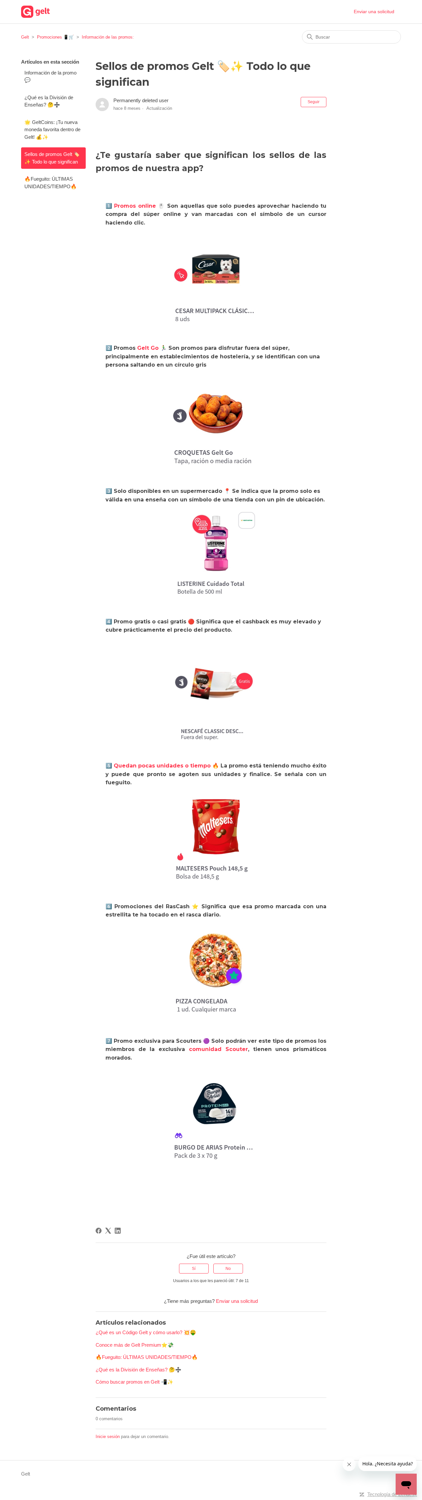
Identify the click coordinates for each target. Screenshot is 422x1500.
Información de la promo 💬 (50, 76)
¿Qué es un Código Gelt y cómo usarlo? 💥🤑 (146, 1332)
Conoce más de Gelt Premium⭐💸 (135, 1345)
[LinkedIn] (118, 1231)
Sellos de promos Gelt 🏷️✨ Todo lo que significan (52, 158)
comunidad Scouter (218, 1049)
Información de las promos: (108, 37)
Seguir (313, 102)
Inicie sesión (108, 1436)
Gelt (25, 37)
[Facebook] (99, 1231)
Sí (194, 1268)
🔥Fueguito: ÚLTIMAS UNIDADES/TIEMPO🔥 (50, 182)
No (228, 1268)
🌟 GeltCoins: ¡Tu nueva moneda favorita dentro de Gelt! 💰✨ (52, 129)
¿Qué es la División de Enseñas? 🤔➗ (48, 101)
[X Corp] (108, 1231)
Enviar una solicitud (374, 11)
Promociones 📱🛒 (55, 37)
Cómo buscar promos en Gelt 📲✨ (134, 1382)
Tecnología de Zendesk (392, 1494)
